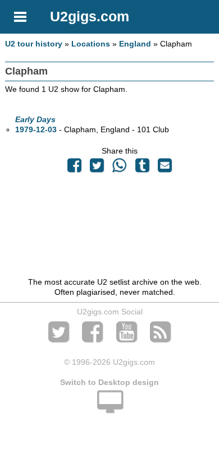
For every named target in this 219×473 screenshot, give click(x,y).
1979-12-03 (36, 129)
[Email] (164, 168)
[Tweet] (97, 168)
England (135, 43)
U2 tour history (33, 43)
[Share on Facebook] (74, 168)
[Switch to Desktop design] (109, 408)
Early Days (35, 119)
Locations (90, 43)
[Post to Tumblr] (142, 168)
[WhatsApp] (119, 168)
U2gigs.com (89, 16)
